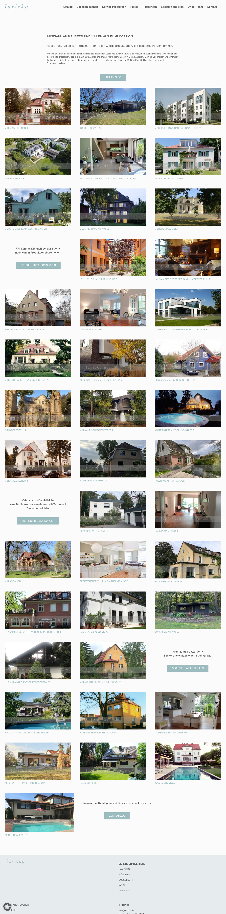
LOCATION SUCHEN (18, 905)
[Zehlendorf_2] (38, 441)
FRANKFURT (125, 890)
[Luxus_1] (113, 290)
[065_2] (188, 693)
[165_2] (188, 492)
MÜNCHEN (124, 874)
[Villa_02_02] (38, 340)
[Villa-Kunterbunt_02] (113, 643)
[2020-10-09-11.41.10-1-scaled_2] (38, 88)
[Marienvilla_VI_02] (113, 542)
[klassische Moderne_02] (113, 693)
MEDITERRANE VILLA (16, 835)
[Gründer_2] (38, 391)
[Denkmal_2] (38, 592)
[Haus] (113, 189)
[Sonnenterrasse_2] (38, 693)
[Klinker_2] (113, 340)
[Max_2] (188, 743)
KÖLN (122, 885)
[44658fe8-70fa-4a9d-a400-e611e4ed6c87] (113, 240)
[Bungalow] (113, 88)
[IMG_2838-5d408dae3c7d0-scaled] (38, 189)
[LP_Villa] (188, 189)
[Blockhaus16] (188, 340)
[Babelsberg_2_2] (113, 592)
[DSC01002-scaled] (188, 240)
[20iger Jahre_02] (188, 542)
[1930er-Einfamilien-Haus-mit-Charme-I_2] (113, 441)
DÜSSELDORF (126, 880)
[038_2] (38, 743)
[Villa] (188, 290)
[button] (7, 906)
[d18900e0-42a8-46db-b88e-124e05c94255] (113, 492)
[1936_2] (113, 743)
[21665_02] (188, 88)
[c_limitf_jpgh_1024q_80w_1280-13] (38, 139)
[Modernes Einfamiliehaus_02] (113, 139)
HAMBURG (124, 869)
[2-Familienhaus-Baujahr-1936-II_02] (38, 290)
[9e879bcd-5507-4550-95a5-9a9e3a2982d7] (188, 139)
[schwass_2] (39, 794)
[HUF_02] (38, 643)
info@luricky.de (126, 910)
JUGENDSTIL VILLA (165, 783)
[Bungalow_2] (188, 592)
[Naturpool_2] (188, 441)
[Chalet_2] (113, 391)
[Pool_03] (188, 391)
